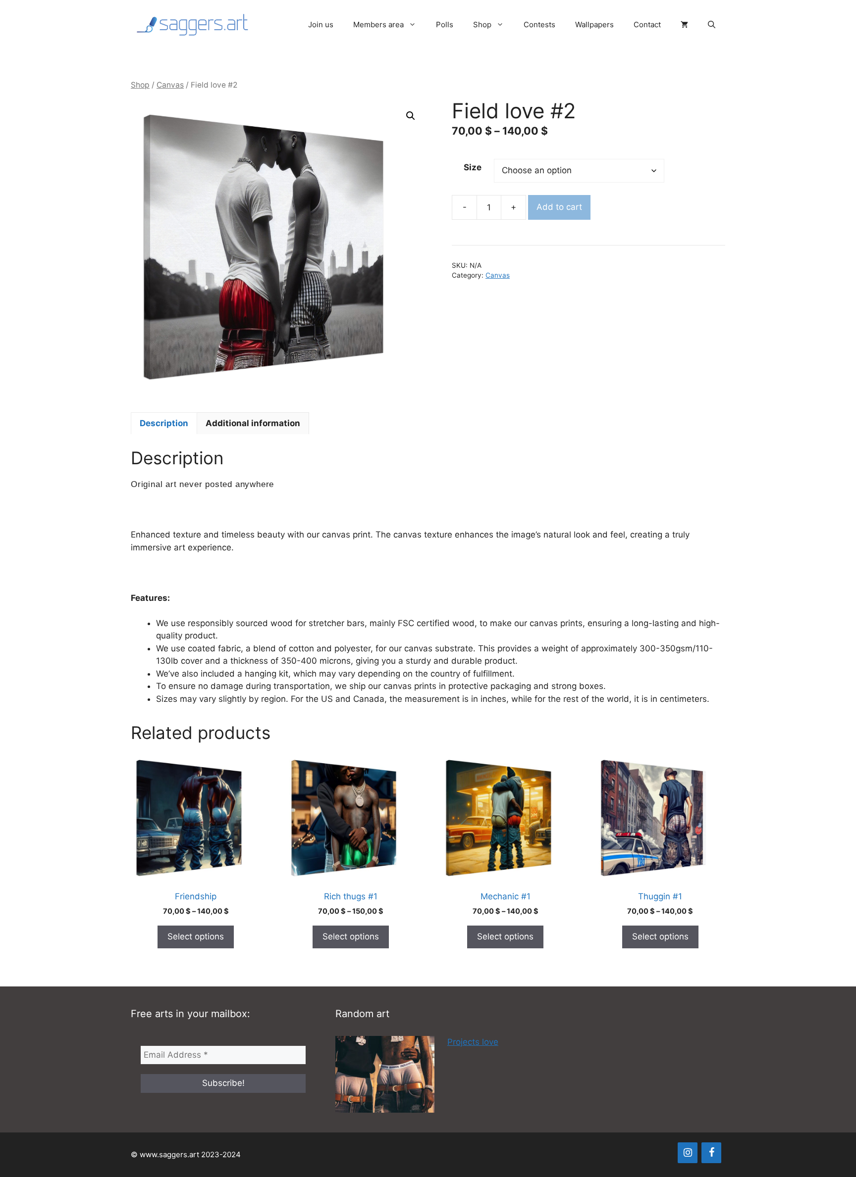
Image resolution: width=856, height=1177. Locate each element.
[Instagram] (687, 1152)
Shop (482, 24)
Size (473, 167)
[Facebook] (711, 1152)
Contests (539, 24)
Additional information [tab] (253, 423)
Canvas (170, 85)
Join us (320, 24)
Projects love (472, 1042)
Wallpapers (594, 24)
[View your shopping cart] (684, 25)
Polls (444, 24)
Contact (647, 24)
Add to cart (559, 207)
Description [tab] (164, 423)
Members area (378, 24)
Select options (195, 936)
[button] (711, 25)
